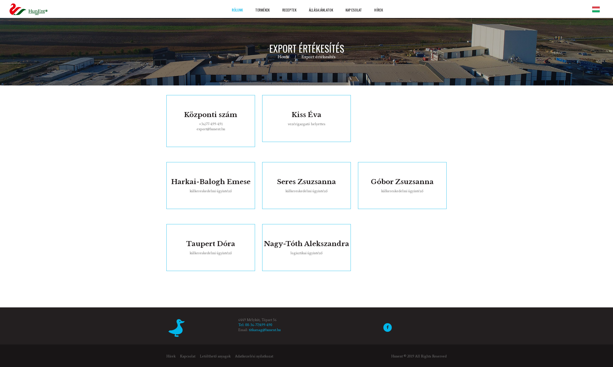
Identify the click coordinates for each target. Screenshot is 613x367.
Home (283, 56)
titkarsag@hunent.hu (265, 330)
